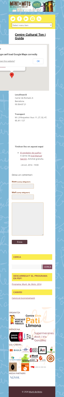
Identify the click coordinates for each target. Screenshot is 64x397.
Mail (21, 192)
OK (38, 61)
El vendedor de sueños (30, 152)
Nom (21, 181)
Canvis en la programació (23, 298)
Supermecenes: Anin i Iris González (44, 336)
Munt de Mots (35, 391)
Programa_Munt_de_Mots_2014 (26, 284)
